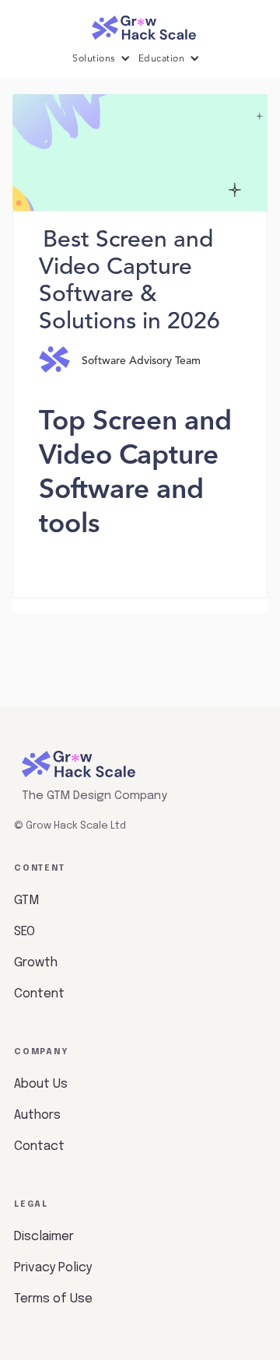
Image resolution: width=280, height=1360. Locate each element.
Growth (36, 962)
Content (39, 994)
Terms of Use (53, 1299)
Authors (37, 1115)
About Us (41, 1084)
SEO (24, 931)
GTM (26, 900)
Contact (39, 1146)
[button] (105, 59)
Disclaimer (44, 1236)
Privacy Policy (53, 1267)
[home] (140, 24)
